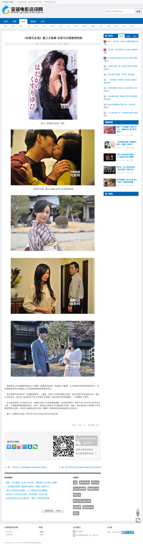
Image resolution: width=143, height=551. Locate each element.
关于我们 (9, 531)
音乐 (43, 21)
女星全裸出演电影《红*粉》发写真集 (120, 74)
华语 (5, 26)
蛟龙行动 (77, 495)
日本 (44, 26)
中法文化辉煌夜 (79, 488)
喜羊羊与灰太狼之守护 (82, 501)
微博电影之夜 (93, 488)
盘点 (124, 26)
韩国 (36, 26)
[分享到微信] (35, 446)
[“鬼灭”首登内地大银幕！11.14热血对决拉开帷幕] (110, 157)
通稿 (41, 534)
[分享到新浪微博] (19, 446)
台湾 (28, 26)
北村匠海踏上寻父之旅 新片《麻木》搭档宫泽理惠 (27, 498)
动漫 (108, 26)
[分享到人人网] (30, 446)
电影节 (84, 26)
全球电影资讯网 (7, 2)
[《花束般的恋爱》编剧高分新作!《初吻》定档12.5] (110, 144)
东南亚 (52, 26)
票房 (76, 26)
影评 (61, 26)
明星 (14, 21)
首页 (6, 21)
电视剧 (33, 21)
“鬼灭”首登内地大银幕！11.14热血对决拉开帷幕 (26, 490)
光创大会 (95, 482)
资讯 (131, 26)
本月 (135, 36)
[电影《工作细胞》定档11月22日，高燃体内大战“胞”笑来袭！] (110, 129)
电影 (23, 21)
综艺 (101, 26)
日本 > (59, 510)
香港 (20, 26)
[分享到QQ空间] (14, 446)
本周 (128, 36)
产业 (68, 26)
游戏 (116, 26)
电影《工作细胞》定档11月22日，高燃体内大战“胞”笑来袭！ (32, 482)
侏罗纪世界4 (84, 482)
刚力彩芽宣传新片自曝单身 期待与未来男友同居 (83, 467)
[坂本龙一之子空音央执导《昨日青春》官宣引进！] (110, 169)
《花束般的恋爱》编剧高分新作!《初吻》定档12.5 (27, 486)
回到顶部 (138, 512)
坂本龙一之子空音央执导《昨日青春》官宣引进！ (27, 494)
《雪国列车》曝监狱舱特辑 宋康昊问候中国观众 (29, 467)
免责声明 (9, 534)
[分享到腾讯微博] (24, 446)
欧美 (13, 26)
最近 (121, 36)
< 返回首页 (48, 510)
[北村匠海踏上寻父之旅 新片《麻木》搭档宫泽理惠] (110, 182)
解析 (93, 26)
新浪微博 (79, 531)
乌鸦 (75, 482)
